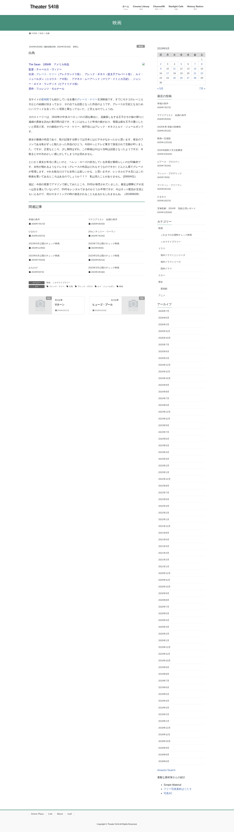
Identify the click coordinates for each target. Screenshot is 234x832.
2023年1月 (163, 472)
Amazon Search (166, 770)
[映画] (40, 303)
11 (174, 68)
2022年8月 (163, 485)
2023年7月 (163, 432)
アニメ (161, 295)
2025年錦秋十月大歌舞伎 (171, 150)
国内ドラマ (166, 268)
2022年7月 (163, 492)
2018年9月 (163, 748)
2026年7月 (163, 311)
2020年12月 (164, 573)
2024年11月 (164, 371)
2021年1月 (163, 566)
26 (181, 78)
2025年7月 (163, 344)
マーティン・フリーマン (169, 185)
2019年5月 (163, 694)
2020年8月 (163, 600)
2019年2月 (163, 714)
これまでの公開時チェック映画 (176, 235)
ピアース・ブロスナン (168, 161)
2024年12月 (164, 365)
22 (202, 73)
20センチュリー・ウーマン (101, 231)
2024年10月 (164, 378)
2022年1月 (163, 519)
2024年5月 (163, 405)
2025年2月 (163, 358)
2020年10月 (164, 586)
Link (50, 814)
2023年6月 (163, 438)
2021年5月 (163, 539)
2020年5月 (163, 613)
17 (167, 73)
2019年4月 (163, 700)
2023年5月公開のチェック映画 (103, 255)
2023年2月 (163, 465)
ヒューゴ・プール (102, 304)
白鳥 (71, 286)
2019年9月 (163, 667)
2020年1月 (163, 640)
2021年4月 (163, 546)
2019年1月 (163, 721)
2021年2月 (163, 559)
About (60, 814)
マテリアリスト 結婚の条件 (102, 219)
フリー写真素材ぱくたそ (178, 789)
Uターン (59, 304)
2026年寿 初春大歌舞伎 (169, 126)
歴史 (160, 282)
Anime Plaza (37, 814)
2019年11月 (164, 654)
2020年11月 (164, 580)
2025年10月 (164, 338)
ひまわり (33, 231)
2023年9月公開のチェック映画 (44, 243)
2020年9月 (163, 593)
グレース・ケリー (46, 74)
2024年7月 (163, 398)
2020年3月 (163, 627)
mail (69, 814)
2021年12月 (164, 526)
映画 (141, 46)
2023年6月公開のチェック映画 (44, 255)
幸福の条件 (34, 219)
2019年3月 (163, 707)
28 (195, 78)
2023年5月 (163, 445)
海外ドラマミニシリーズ (173, 255)
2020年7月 (163, 606)
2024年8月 (163, 391)
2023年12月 (164, 411)
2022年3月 (163, 506)
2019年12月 (164, 647)
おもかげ (33, 267)
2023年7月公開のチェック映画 (103, 243)
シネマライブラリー (61, 282)
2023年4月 (163, 452)
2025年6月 (163, 351)
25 (174, 78)
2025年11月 (164, 331)
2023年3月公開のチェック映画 (103, 267)
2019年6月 (163, 687)
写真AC (168, 793)
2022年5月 (163, 499)
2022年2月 (163, 512)
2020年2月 (163, 633)
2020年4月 (163, 620)
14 (195, 68)
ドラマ (161, 248)
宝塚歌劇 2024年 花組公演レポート (176, 208)
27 (188, 78)
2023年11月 (164, 418)
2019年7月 (163, 680)
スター (161, 275)
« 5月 (160, 88)
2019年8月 (163, 674)
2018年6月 (163, 761)
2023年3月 (163, 459)
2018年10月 (164, 741)
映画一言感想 (164, 138)
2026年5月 (163, 317)
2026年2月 (163, 324)
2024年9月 (163, 385)
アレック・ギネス (85, 286)
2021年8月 (163, 533)
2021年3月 (163, 553)
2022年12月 (164, 479)
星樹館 (45, 99)
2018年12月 (164, 727)
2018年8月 (163, 754)
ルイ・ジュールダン (106, 286)
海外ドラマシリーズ (171, 262)
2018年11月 (164, 734)
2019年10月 (164, 660)
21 (195, 73)
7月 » (202, 88)
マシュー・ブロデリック (169, 173)
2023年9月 (163, 425)
